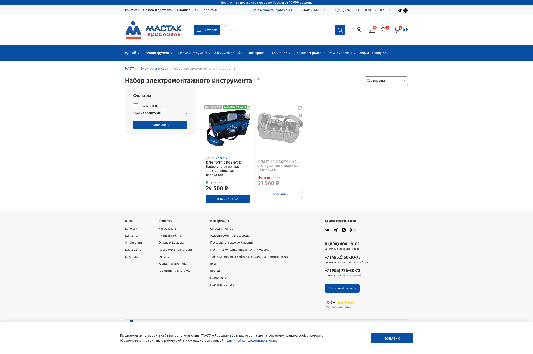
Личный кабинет (170, 236)
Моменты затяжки (223, 284)
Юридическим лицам (174, 263)
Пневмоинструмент (192, 53)
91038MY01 (222, 157)
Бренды (215, 271)
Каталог (210, 30)
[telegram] (335, 230)
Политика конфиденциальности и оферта (240, 249)
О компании (133, 242)
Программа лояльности (175, 249)
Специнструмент (156, 53)
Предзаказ (279, 194)
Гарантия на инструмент (176, 271)
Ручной (130, 53)
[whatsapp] (343, 230)
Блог (213, 263)
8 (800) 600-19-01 (378, 10)
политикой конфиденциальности (250, 341)
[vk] (327, 230)
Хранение (279, 53)
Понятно (391, 338)
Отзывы (164, 257)
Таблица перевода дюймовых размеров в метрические (249, 257)
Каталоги (131, 228)
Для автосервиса (308, 53)
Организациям (187, 10)
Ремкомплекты (340, 53)
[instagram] (352, 230)
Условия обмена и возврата (229, 236)
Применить (160, 125)
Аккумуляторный (227, 53)
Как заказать (167, 228)
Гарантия (209, 10)
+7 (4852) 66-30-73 (313, 10)
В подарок (380, 53)
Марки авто (218, 277)
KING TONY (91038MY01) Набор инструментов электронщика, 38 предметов (223, 168)
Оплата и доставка (157, 10)
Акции (364, 53)
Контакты (132, 10)
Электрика (256, 53)
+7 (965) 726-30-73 (346, 10)
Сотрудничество (221, 228)
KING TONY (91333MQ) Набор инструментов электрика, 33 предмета (279, 166)
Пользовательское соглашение (232, 242)
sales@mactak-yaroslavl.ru (273, 10)
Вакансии (132, 257)
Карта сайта (133, 249)
